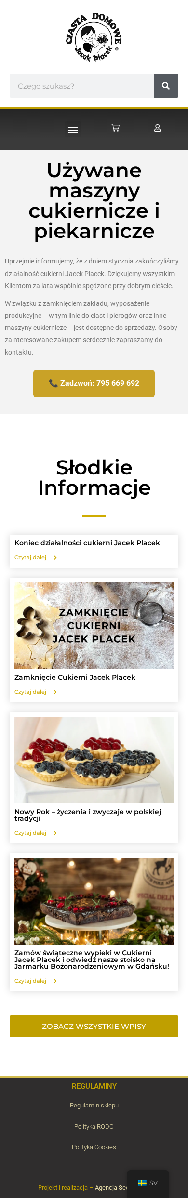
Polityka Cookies (94, 1147)
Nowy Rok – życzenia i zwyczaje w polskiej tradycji (87, 815)
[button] (73, 129)
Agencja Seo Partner (122, 1187)
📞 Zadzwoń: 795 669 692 (94, 383)
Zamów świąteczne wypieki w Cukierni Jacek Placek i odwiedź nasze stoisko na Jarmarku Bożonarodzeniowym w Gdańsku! (91, 959)
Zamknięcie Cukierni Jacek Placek (74, 677)
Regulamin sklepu (94, 1105)
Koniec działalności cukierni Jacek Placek (87, 543)
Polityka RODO (94, 1126)
